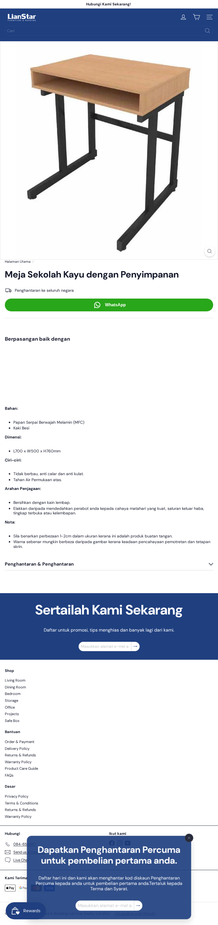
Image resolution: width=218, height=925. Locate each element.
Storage (11, 700)
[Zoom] (209, 251)
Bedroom (13, 693)
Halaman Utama (18, 262)
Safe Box (12, 720)
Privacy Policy (16, 796)
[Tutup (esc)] (189, 838)
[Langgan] (138, 906)
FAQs (9, 775)
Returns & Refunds (20, 755)
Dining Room (15, 687)
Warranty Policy (18, 762)
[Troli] (196, 17)
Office (10, 707)
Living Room (15, 680)
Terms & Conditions (21, 803)
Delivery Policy (17, 748)
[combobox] (109, 31)
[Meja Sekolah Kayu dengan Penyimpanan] (109, 366)
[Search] (207, 31)
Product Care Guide (21, 768)
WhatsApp (115, 304)
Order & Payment (19, 741)
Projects (12, 713)
